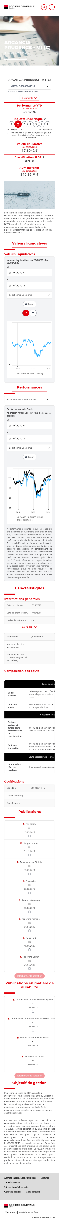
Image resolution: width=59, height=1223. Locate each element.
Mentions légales (10, 1212)
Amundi (45, 1178)
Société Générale (12, 1182)
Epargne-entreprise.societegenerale (20, 1178)
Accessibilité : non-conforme (28, 1212)
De (8, 266)
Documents (27, 98)
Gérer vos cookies (12, 1192)
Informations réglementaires (16, 1187)
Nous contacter (33, 1192)
